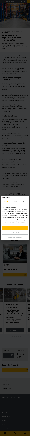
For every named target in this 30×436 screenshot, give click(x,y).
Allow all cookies (15, 228)
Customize (14, 232)
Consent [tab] (5, 201)
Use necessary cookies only (15, 237)
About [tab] (24, 201)
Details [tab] (15, 201)
